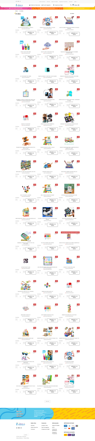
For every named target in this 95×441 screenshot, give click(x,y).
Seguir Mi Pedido (54, 1)
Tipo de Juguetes (45, 427)
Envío (53, 427)
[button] (47, 5)
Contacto (70, 1)
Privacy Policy (26, 437)
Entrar (76, 5)
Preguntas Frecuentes (63, 1)
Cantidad (17, 30)
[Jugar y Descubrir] (19, 5)
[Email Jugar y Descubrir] (16, 1)
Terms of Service (19, 437)
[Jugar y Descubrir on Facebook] (18, 1)
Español (75, 1)
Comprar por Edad (45, 429)
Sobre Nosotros (42, 1)
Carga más (47, 401)
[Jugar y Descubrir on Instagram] (21, 428)
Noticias (48, 1)
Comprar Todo (44, 425)
